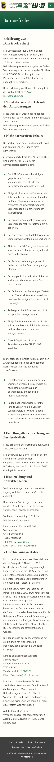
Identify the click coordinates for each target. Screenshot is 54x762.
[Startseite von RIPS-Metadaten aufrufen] (39, 5)
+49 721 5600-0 (20, 541)
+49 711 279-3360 (21, 671)
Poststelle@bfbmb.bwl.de (24, 675)
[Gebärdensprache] (26, 5)
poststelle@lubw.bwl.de (23, 545)
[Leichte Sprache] (20, 5)
